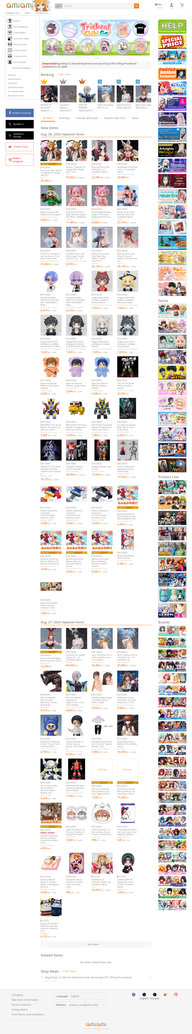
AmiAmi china (21, 146)
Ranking (12, 75)
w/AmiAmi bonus (16, 87)
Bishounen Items (16, 95)
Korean (154, 998)
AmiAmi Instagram (17, 160)
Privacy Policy (20, 1009)
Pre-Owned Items (16, 91)
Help (27, 12)
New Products (14, 79)
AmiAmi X (18, 124)
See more (65, 74)
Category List (12, 12)
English (144, 998)
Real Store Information (25, 999)
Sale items (13, 83)
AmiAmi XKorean (18, 135)
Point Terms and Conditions (28, 1014)
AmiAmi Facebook (21, 112)
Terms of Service (21, 1004)
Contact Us (42, 12)
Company (17, 995)
